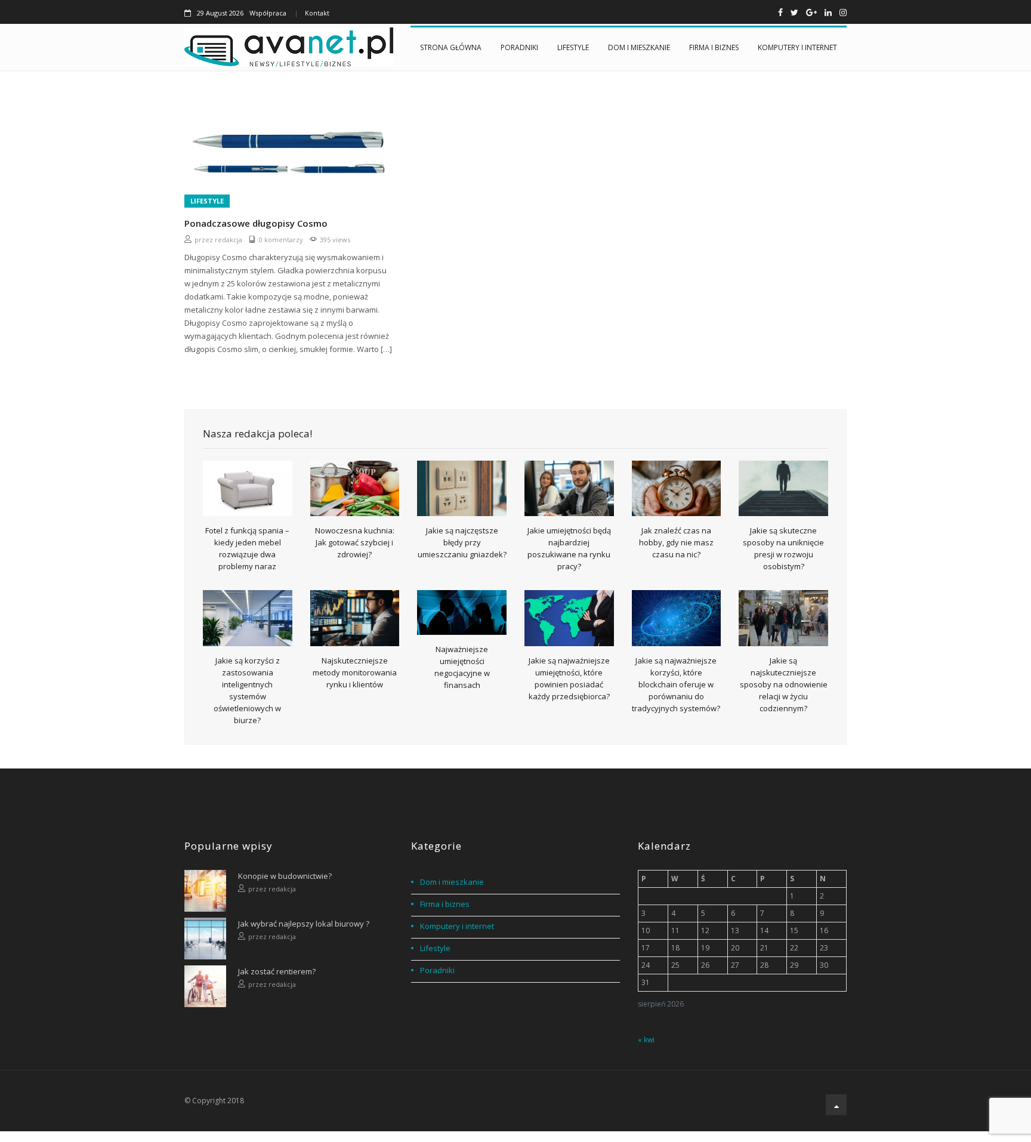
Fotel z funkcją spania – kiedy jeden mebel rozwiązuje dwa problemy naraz (247, 548)
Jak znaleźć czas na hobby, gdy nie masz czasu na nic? (676, 542)
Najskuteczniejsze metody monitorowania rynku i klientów (355, 672)
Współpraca (267, 12)
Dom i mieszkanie (639, 47)
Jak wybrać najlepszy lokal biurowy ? (303, 923)
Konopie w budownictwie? (285, 876)
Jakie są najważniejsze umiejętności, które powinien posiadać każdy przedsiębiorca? (569, 678)
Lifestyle (573, 47)
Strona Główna (450, 47)
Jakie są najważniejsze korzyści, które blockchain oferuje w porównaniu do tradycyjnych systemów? (676, 684)
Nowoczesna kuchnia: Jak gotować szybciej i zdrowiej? (354, 542)
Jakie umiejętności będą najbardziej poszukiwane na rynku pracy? (569, 548)
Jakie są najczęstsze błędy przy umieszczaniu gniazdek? (462, 542)
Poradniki (519, 47)
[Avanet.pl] (288, 47)
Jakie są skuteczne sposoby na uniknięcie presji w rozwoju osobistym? (783, 548)
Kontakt (317, 12)
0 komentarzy (281, 239)
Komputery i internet (797, 47)
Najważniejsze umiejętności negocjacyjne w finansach (462, 667)
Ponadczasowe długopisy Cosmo (256, 223)
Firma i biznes (714, 47)
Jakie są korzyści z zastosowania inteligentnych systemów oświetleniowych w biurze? (247, 690)
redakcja (228, 239)
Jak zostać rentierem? (277, 971)
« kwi (646, 1040)
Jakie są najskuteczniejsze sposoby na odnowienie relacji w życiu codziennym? (784, 684)
